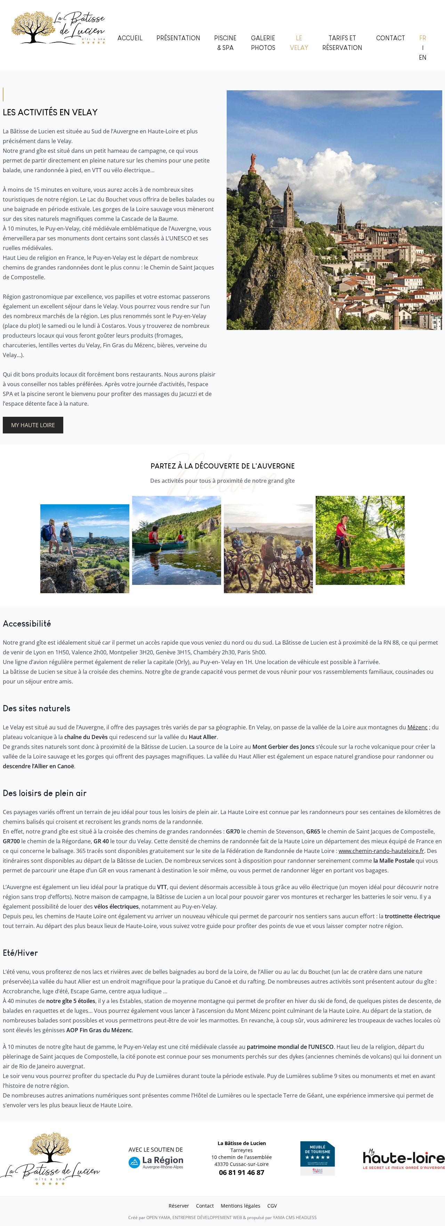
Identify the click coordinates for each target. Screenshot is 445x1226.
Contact (390, 38)
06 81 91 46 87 (241, 1172)
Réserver (179, 1205)
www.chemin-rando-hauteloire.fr (381, 851)
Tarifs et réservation (342, 43)
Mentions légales (240, 1205)
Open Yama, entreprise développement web (194, 1217)
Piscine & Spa (225, 43)
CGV (272, 1205)
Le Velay (299, 43)
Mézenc (417, 727)
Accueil (130, 38)
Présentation (178, 38)
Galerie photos (263, 43)
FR (422, 38)
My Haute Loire (33, 425)
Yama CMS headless (295, 1217)
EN (423, 57)
